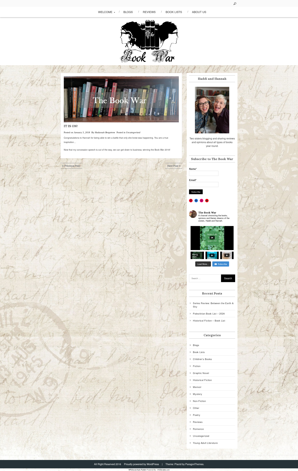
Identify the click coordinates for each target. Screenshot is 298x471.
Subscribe (222, 264)
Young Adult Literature (205, 442)
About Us (199, 12)
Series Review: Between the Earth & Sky (213, 304)
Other (196, 408)
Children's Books (202, 359)
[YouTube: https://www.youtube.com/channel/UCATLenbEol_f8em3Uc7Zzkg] (207, 200)
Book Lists (174, 12)
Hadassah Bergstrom (105, 132)
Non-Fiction (199, 401)
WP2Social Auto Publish (137, 469)
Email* (192, 180)
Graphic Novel (201, 373)
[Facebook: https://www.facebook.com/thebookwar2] (196, 200)
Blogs (128, 12)
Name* (193, 169)
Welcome (105, 12)
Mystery (197, 394)
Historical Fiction (202, 380)
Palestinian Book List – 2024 (209, 313)
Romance (198, 428)
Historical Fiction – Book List (209, 320)
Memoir (197, 387)
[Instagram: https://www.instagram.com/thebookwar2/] (201, 200)
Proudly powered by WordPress (141, 464)
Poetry (196, 415)
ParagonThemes (194, 464)
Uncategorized (133, 132)
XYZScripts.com (163, 469)
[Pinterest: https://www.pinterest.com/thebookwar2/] (191, 200)
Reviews (149, 12)
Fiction (196, 366)
